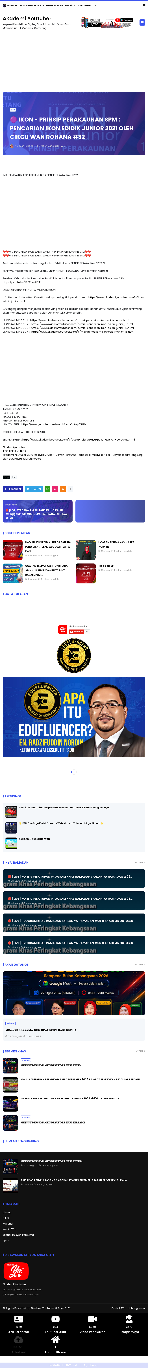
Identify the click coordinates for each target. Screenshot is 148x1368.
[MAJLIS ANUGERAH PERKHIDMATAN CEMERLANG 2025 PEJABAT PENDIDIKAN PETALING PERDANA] (74, 993)
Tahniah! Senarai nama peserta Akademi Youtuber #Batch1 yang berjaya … (65, 807)
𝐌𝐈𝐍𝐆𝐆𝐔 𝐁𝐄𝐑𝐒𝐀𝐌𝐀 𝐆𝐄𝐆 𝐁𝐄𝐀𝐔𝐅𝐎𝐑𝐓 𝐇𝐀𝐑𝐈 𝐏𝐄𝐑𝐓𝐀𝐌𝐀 (53, 1122)
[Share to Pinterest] (55, 489)
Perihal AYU (118, 1308)
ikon (13, 110)
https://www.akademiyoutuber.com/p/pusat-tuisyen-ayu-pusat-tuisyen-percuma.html (78, 440)
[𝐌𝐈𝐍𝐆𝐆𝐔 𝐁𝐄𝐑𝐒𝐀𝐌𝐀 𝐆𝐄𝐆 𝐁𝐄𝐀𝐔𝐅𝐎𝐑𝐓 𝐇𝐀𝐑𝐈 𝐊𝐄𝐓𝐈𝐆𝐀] (17, 6)
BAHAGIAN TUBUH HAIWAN (34, 839)
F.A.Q (6, 1218)
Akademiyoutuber (14, 447)
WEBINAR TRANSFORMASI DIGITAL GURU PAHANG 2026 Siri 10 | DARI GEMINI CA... (71, 1098)
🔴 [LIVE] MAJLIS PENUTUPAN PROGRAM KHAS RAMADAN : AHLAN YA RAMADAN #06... (70, 877)
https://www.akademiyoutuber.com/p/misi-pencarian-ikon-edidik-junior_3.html (82, 324)
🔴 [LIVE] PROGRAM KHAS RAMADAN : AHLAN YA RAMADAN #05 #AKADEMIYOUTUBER (70, 921)
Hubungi (8, 1224)
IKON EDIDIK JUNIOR (14, 451)
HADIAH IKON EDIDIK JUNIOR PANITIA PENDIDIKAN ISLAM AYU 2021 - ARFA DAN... (48, 546)
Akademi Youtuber (27, 18)
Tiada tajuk (106, 566)
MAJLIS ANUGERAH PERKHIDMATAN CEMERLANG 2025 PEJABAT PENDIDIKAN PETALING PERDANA (81, 1079)
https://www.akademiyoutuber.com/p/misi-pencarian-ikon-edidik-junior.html (79, 320)
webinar (8, 5)
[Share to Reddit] (63, 489)
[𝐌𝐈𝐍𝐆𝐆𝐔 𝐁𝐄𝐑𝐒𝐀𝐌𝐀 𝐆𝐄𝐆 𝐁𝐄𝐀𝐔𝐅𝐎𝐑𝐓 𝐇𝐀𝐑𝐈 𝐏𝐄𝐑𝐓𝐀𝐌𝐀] (10, 1130)
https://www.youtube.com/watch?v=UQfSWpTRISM (53, 424)
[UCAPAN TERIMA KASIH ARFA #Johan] (86, 559)
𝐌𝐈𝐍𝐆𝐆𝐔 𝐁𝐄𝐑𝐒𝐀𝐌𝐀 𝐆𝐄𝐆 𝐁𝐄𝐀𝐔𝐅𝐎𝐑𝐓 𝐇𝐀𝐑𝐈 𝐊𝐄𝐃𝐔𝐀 (51, 1065)
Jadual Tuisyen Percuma (18, 1235)
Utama (7, 1212)
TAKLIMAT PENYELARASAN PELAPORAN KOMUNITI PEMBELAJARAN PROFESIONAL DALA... (75, 1180)
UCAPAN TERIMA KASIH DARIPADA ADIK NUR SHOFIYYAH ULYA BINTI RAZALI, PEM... (46, 570)
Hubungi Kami (136, 1308)
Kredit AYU (9, 1229)
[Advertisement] (74, 59)
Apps (6, 1240)
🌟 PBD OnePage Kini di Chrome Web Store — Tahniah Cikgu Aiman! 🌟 (61, 823)
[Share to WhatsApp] (47, 489)
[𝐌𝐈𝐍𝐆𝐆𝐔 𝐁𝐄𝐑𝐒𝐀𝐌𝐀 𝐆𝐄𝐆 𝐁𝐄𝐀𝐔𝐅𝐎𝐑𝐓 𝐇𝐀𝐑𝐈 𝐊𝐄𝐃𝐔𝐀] (10, 1073)
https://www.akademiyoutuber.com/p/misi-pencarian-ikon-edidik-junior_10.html (82, 328)
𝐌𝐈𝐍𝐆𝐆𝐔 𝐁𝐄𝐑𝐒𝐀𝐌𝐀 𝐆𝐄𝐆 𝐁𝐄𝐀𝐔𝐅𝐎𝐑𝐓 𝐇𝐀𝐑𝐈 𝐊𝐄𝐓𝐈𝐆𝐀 (47, 5)
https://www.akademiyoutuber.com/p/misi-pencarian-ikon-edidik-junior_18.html (82, 332)
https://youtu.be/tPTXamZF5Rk (22, 282)
